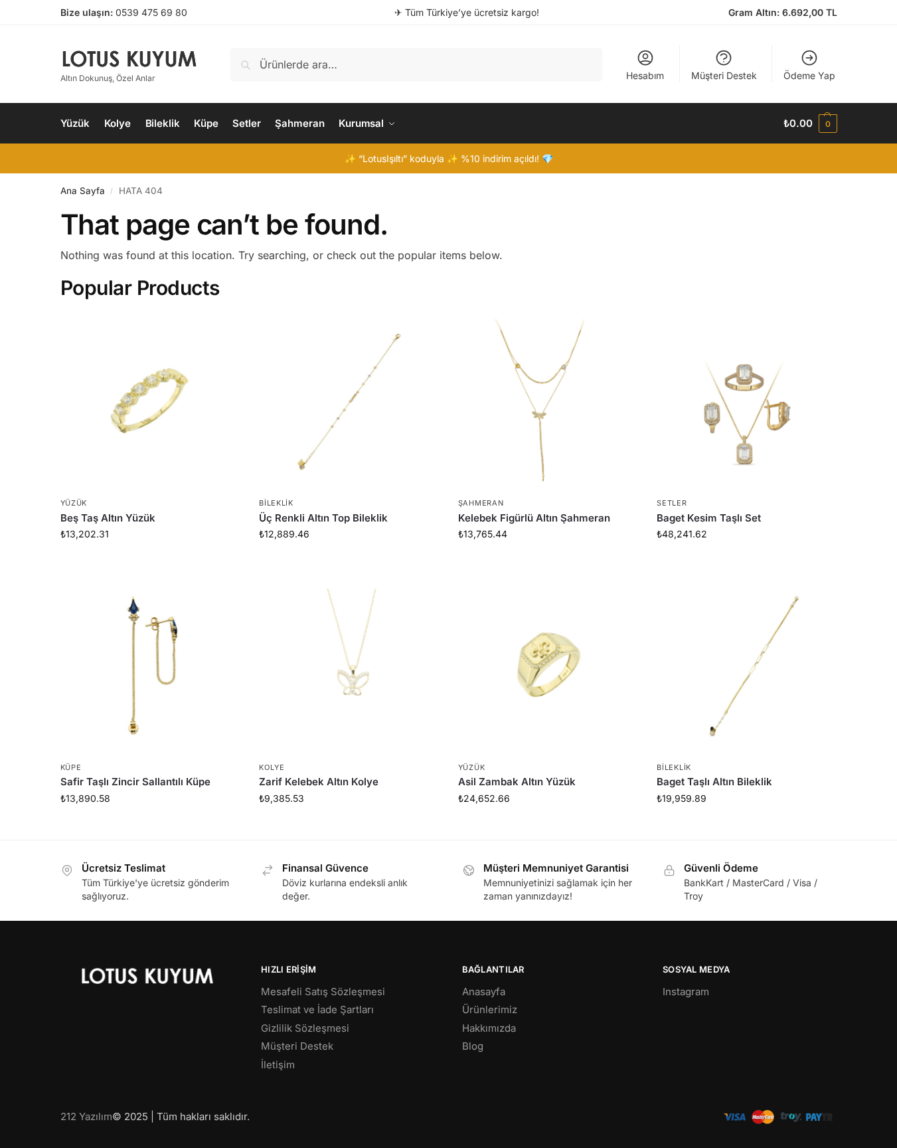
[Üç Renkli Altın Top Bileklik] (348, 401)
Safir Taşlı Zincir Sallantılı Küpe (135, 781)
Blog (472, 1046)
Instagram (686, 991)
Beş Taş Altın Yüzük (107, 518)
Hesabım (645, 75)
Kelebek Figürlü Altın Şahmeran (534, 518)
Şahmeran (481, 503)
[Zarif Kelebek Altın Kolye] (348, 665)
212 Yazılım (86, 1116)
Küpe (71, 767)
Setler (672, 503)
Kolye (272, 767)
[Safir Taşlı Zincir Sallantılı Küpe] (150, 665)
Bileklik (276, 503)
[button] (810, 124)
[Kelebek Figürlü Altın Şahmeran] (547, 401)
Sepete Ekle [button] (149, 561)
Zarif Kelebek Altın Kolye (318, 781)
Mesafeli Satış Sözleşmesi (323, 991)
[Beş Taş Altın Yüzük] (150, 401)
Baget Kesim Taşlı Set (709, 518)
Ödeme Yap (809, 75)
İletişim (278, 1064)
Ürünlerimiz (489, 1009)
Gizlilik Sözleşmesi (305, 1028)
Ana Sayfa (82, 190)
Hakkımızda (489, 1028)
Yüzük (74, 503)
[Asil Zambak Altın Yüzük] (547, 665)
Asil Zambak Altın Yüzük (517, 781)
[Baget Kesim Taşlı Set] (746, 401)
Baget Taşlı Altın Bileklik (714, 781)
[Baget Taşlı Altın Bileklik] (746, 665)
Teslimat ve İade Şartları (317, 1009)
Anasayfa (483, 991)
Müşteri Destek (724, 75)
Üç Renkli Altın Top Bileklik (323, 518)
